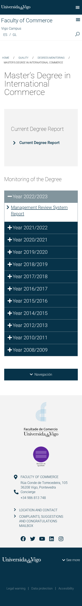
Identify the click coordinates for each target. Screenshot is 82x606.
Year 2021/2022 (30, 228)
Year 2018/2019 (30, 264)
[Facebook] (23, 538)
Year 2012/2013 (30, 325)
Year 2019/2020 (30, 252)
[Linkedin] (51, 538)
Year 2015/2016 (30, 301)
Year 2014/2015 (30, 313)
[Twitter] (32, 538)
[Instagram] (61, 538)
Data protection (42, 588)
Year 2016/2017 (30, 289)
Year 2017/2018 (30, 276)
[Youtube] (42, 538)
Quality (23, 57)
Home (5, 57)
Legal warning (16, 588)
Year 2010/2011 (30, 338)
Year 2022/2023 (30, 196)
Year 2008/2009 (30, 350)
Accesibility (66, 588)
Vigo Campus (11, 28)
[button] (77, 7)
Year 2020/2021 (30, 240)
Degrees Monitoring (51, 57)
